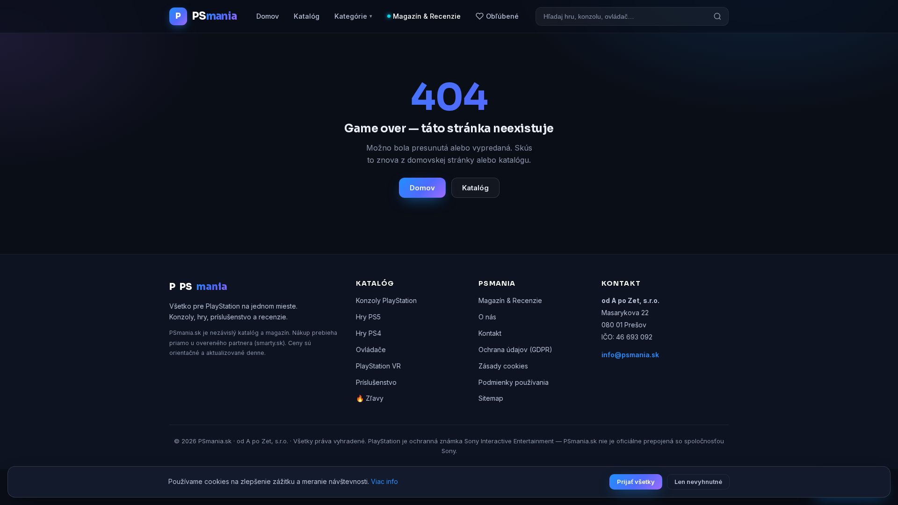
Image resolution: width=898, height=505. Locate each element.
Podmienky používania (513, 382)
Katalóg (306, 16)
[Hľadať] (717, 16)
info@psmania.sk (630, 355)
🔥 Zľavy (370, 398)
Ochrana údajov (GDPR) (515, 350)
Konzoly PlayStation (386, 300)
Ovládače (371, 350)
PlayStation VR (378, 366)
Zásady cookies (503, 366)
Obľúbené (502, 16)
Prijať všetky (636, 481)
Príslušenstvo (376, 382)
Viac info (384, 481)
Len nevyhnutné (698, 481)
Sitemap (490, 398)
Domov (267, 16)
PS (198, 287)
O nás (487, 317)
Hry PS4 (368, 333)
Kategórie (353, 16)
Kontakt (489, 333)
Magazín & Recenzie (427, 16)
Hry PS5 (368, 317)
